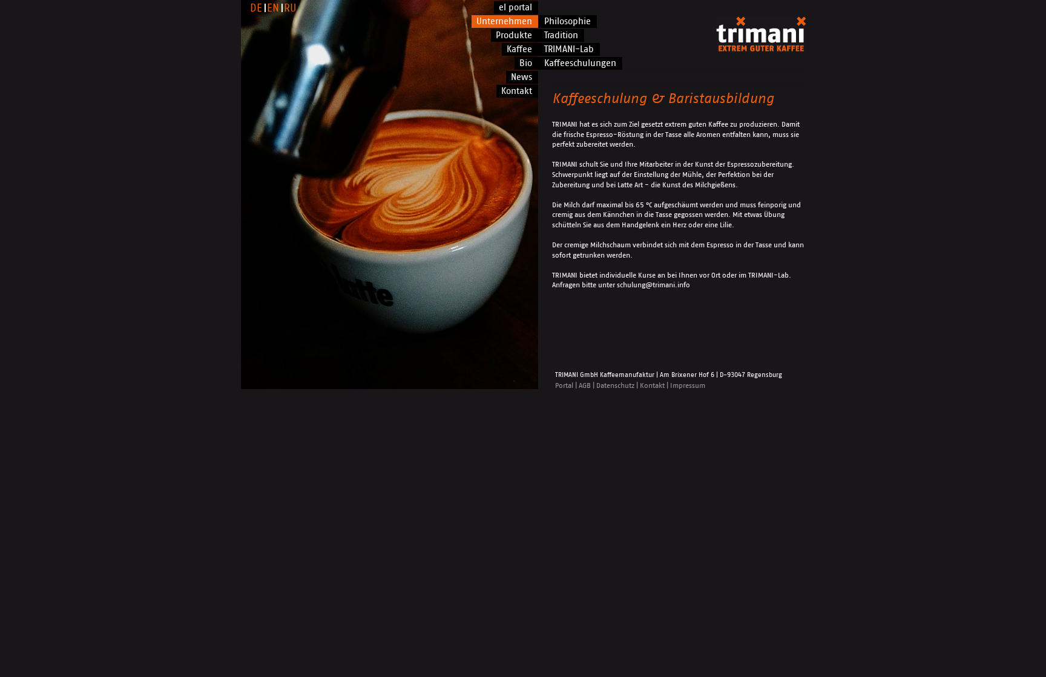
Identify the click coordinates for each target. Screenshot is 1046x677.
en (273, 8)
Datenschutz (615, 385)
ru (290, 8)
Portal (564, 385)
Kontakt (652, 385)
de (256, 8)
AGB (585, 385)
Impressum (687, 385)
